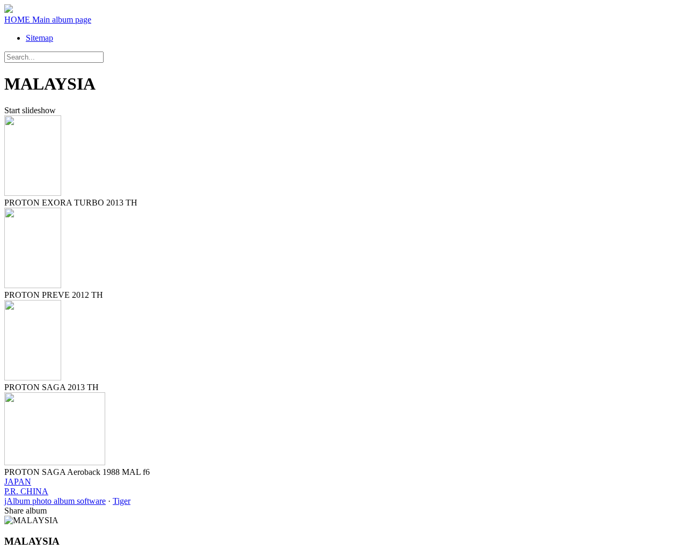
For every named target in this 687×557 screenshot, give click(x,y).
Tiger (121, 500)
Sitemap (39, 37)
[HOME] (8, 9)
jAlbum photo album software (55, 500)
